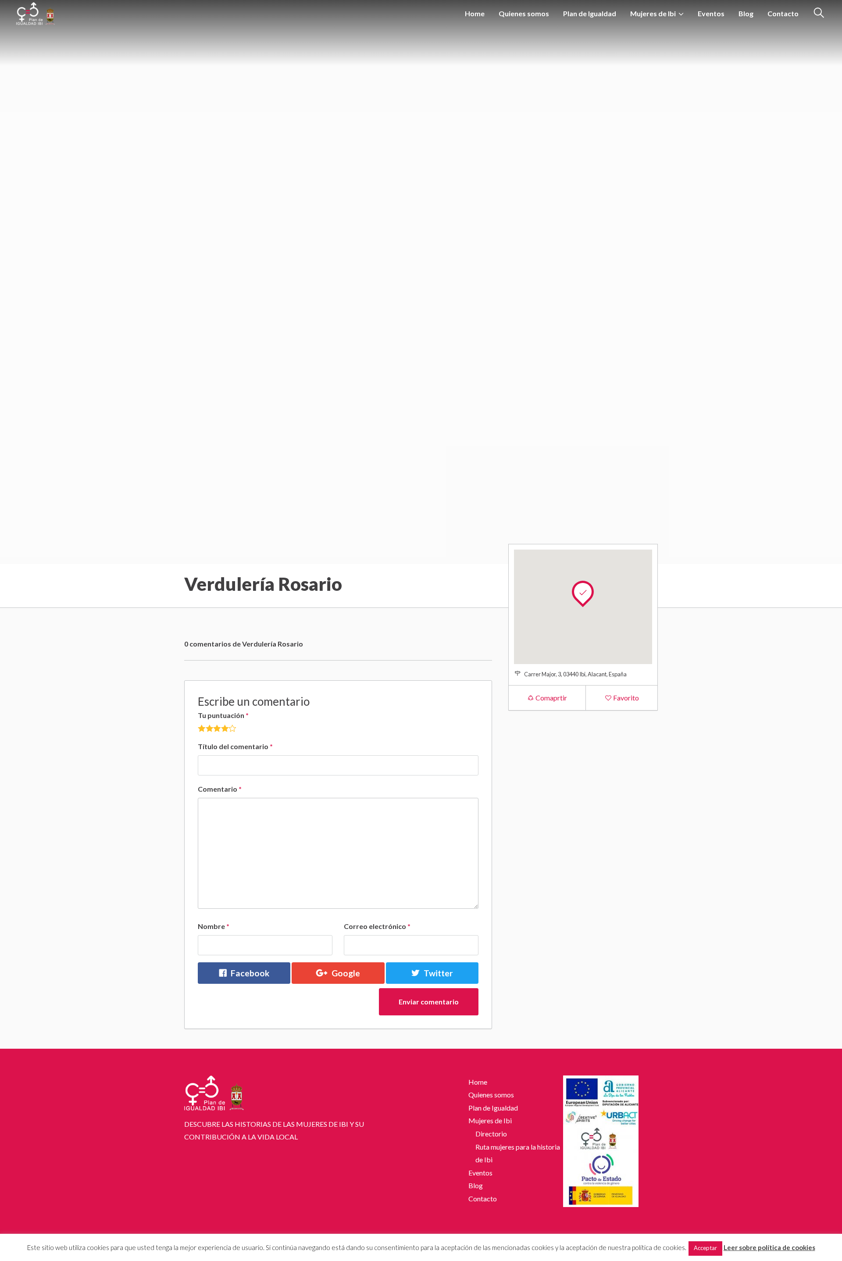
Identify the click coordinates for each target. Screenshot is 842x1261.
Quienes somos (524, 13)
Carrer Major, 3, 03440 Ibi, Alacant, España (575, 674)
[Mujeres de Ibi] (35, 11)
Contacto (783, 13)
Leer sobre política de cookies (769, 1247)
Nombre (213, 926)
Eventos (711, 13)
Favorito (625, 697)
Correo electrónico (377, 926)
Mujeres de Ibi (653, 13)
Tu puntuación (223, 715)
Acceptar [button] (705, 1247)
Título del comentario (235, 746)
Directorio (491, 1133)
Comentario (220, 789)
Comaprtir (550, 697)
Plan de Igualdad (589, 13)
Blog (746, 13)
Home (475, 13)
